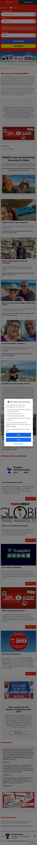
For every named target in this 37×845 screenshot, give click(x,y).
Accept (18, 435)
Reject (18, 440)
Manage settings (18, 443)
